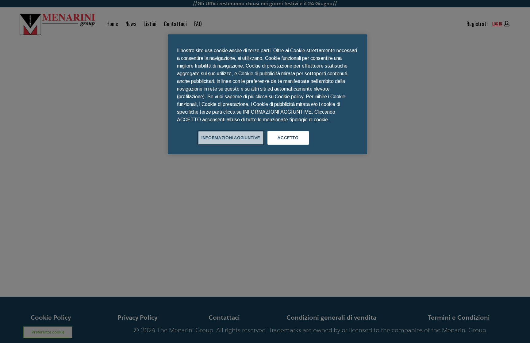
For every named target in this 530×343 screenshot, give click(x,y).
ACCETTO (288, 137)
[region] (267, 94)
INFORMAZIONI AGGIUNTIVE (231, 137)
